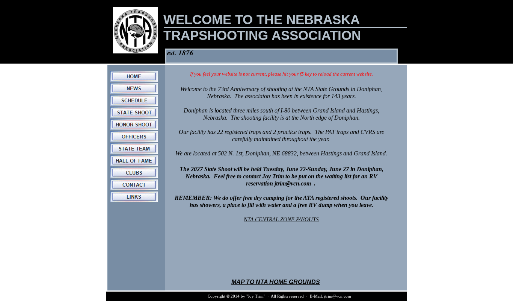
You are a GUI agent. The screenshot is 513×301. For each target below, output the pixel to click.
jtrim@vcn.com (293, 183)
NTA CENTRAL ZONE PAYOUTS (281, 219)
